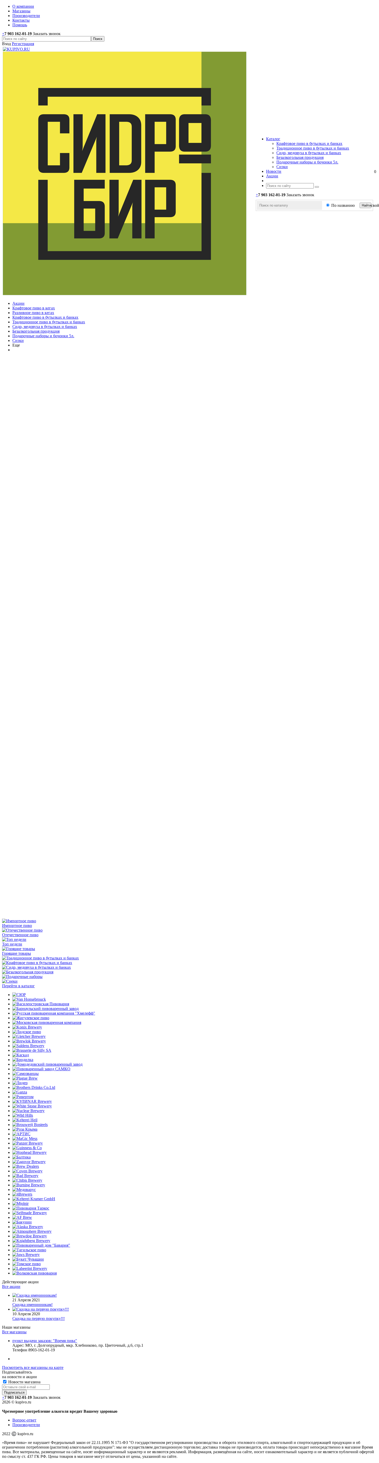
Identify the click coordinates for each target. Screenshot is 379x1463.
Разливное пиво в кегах (33, 312)
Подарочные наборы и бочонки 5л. (307, 162)
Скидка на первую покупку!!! (38, 1318)
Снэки (282, 167)
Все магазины (14, 1332)
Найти (366, 205)
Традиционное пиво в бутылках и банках (312, 148)
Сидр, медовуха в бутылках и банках (308, 153)
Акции (18, 303)
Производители (26, 1425)
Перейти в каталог (18, 986)
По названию (343, 205)
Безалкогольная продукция (300, 157)
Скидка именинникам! (32, 1304)
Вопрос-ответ (24, 1420)
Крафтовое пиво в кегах (33, 308)
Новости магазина (23, 1382)
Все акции (11, 1286)
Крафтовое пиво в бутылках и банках (309, 143)
